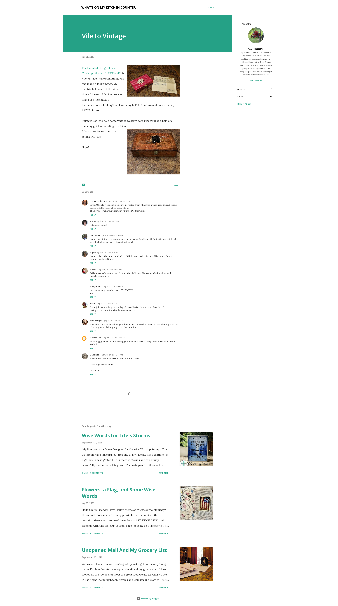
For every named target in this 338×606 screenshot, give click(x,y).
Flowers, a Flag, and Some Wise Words (118, 492)
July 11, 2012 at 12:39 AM (114, 337)
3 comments (96, 587)
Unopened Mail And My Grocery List (124, 550)
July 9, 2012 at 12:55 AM (111, 269)
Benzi (92, 303)
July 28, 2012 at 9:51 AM (112, 355)
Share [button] (177, 185)
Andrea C (94, 269)
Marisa (93, 221)
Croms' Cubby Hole (98, 201)
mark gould (95, 235)
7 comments (96, 473)
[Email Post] (83, 185)
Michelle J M (95, 337)
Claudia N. (94, 355)
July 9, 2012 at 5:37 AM (114, 320)
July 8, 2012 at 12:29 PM (108, 221)
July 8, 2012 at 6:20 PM (108, 252)
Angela (93, 252)
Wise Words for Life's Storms (116, 435)
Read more (164, 473)
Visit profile (256, 80)
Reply (93, 214)
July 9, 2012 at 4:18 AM (113, 286)
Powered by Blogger (149, 598)
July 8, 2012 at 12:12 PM (119, 201)
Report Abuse (244, 103)
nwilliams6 (256, 49)
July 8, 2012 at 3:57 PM (113, 235)
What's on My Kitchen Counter (108, 7)
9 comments (96, 533)
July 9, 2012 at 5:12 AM (107, 303)
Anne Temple (96, 320)
